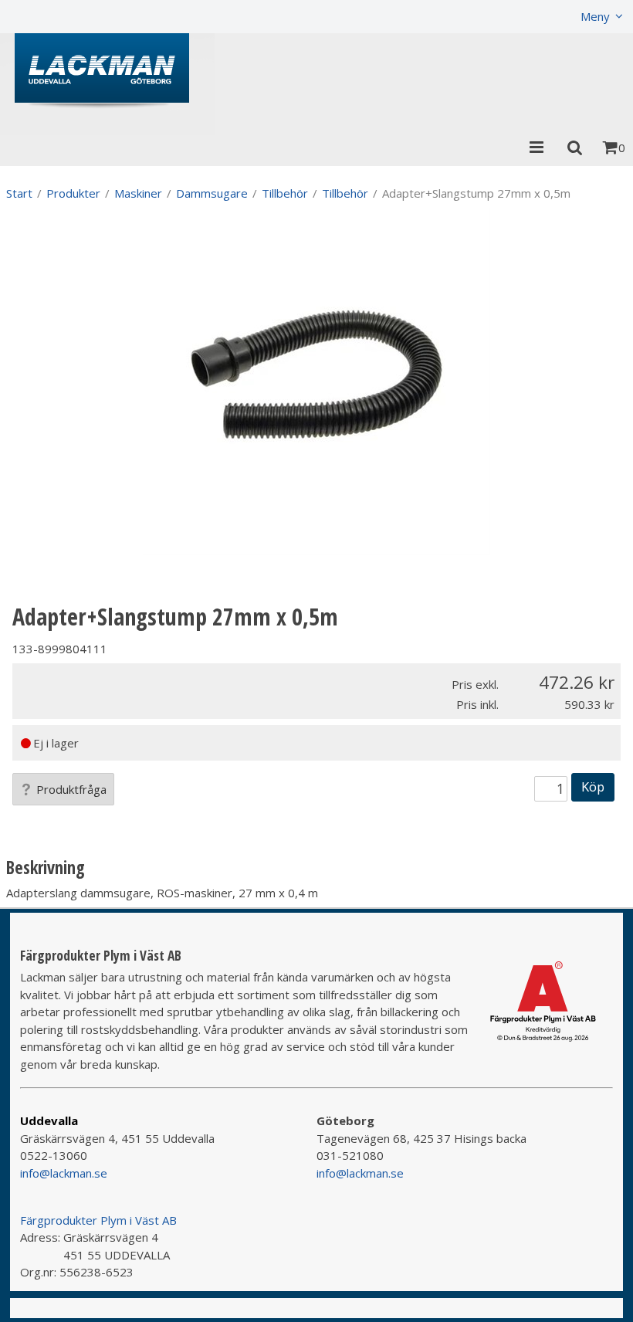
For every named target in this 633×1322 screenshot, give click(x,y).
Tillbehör (285, 193)
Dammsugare (212, 193)
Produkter (73, 193)
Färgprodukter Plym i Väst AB (98, 1220)
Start (19, 193)
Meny (595, 16)
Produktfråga (71, 789)
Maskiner (138, 193)
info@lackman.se (63, 1173)
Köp (592, 786)
